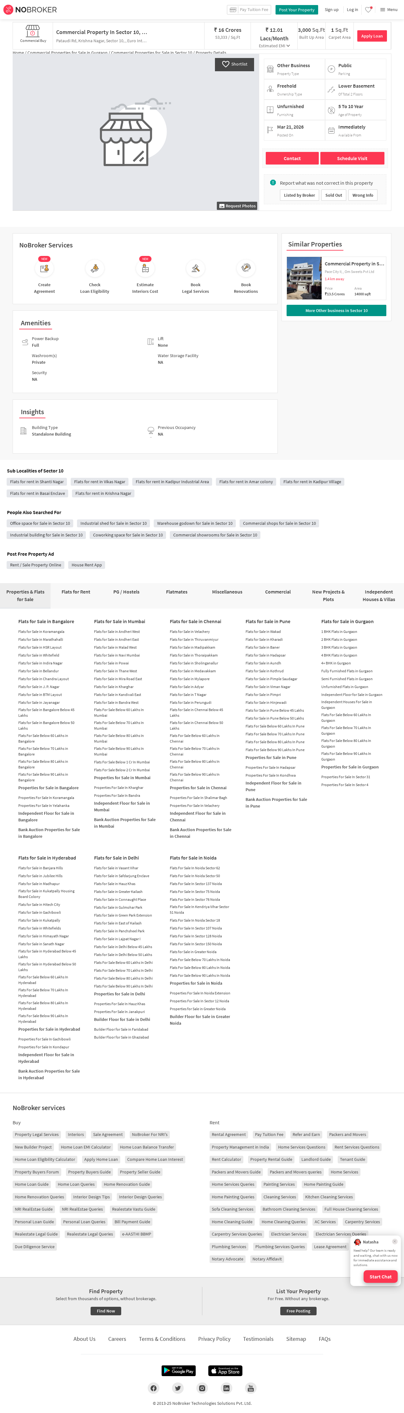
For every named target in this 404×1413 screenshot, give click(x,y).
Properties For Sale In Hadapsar (270, 767)
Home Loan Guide (32, 1184)
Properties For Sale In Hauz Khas (119, 1003)
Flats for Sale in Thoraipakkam (194, 655)
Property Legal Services (37, 1134)
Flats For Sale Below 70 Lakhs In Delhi (123, 970)
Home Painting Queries (233, 1197)
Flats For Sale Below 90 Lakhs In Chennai (195, 777)
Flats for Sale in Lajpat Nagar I (117, 938)
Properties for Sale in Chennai (198, 787)
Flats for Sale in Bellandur (38, 671)
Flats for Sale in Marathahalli (40, 639)
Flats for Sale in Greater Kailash (118, 891)
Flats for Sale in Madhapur (39, 883)
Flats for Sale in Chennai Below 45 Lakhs (196, 712)
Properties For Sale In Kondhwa (271, 775)
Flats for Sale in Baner (263, 647)
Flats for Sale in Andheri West (117, 631)
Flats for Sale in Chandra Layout (43, 678)
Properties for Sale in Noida (196, 983)
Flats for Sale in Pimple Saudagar (271, 678)
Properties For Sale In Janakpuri (119, 1011)
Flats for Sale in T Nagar (188, 694)
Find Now (106, 1311)
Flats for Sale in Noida (193, 857)
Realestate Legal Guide (36, 1234)
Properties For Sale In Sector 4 (344, 784)
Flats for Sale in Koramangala (41, 631)
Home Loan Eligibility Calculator (45, 1159)
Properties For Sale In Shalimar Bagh (198, 797)
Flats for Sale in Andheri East (116, 639)
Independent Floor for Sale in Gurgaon (352, 694)
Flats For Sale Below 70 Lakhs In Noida (200, 959)
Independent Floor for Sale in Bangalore (46, 816)
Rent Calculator (226, 1159)
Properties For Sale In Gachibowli (44, 1039)
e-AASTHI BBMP (136, 1234)
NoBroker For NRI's (150, 1134)
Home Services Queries (233, 1184)
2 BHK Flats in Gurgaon (339, 639)
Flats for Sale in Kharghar (114, 686)
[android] (179, 1370)
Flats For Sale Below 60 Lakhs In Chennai (195, 738)
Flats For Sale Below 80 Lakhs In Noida (200, 967)
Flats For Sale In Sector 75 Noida (195, 891)
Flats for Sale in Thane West (115, 671)
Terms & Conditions (162, 1338)
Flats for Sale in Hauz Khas (114, 883)
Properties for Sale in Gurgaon (350, 767)
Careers (117, 1338)
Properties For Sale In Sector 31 (345, 776)
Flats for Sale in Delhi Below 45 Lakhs (123, 946)
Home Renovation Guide (127, 1184)
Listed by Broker (299, 195)
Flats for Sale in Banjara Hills (40, 868)
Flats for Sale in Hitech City (39, 904)
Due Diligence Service (35, 1246)
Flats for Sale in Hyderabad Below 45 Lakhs (47, 954)
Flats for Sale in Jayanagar (39, 702)
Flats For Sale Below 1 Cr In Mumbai (122, 762)
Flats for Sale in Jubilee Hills (40, 875)
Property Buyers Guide (89, 1172)
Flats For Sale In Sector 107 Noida (196, 928)
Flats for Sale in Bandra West (116, 702)
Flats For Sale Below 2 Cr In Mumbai (122, 769)
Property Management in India (240, 1147)
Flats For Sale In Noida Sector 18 (195, 920)
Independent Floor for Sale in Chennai (198, 816)
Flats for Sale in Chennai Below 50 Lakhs (196, 725)
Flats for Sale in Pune (268, 621)
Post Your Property (297, 10)
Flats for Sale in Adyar (187, 686)
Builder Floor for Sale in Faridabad (121, 1029)
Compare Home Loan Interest (155, 1159)
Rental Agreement (229, 1134)
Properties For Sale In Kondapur (43, 1047)
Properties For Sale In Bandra (117, 795)
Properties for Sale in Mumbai (122, 777)
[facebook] (153, 1388)
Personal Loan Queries (84, 1222)
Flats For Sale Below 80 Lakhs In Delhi (123, 978)
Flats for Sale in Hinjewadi (266, 702)
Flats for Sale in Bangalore (46, 621)
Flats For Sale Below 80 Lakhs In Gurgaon (346, 743)
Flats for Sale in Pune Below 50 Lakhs (275, 718)
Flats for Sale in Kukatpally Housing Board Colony (46, 894)
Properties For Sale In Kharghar (118, 787)
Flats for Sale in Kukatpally (39, 920)
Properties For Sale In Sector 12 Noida (199, 1001)
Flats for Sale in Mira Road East (118, 678)
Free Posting (298, 1311)
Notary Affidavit (267, 1259)
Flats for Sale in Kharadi (264, 639)
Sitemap (296, 1338)
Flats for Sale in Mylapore (190, 678)
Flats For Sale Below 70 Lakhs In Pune (275, 734)
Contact (292, 158)
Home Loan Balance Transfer (147, 1147)
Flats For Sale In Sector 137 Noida (196, 883)
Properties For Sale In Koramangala (46, 797)
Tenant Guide (352, 1159)
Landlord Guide (316, 1159)
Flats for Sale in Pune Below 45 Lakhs (275, 710)
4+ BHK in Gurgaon (336, 663)
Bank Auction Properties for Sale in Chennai (200, 833)
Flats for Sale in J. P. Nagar (38, 686)
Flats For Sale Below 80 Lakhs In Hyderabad (43, 1005)
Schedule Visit (352, 158)
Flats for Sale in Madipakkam (192, 647)
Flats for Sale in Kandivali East (117, 694)
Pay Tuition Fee (269, 1134)
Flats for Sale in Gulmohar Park (118, 907)
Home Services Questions (301, 1147)
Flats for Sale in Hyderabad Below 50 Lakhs (47, 967)
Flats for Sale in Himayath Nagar (43, 936)
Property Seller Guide (140, 1172)
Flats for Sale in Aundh (263, 663)
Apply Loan (372, 36)
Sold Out (333, 195)
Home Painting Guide (323, 1184)
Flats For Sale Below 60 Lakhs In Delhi (123, 962)
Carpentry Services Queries (237, 1234)
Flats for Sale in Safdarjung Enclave (121, 875)
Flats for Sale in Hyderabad (47, 857)
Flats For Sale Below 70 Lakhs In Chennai (195, 751)
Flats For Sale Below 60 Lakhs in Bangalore (43, 738)
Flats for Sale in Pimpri (263, 694)
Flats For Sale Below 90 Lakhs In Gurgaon (346, 756)
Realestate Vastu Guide (133, 1209)
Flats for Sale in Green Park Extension (123, 915)
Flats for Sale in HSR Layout (40, 647)
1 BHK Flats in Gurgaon (339, 631)
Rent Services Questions (357, 1147)
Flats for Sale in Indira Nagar (40, 663)
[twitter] (178, 1388)
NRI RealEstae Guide (34, 1209)
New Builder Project (33, 1147)
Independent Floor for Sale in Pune (273, 786)
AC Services (325, 1222)
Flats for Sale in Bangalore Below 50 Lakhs (46, 725)
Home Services (344, 1172)
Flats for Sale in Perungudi (190, 702)
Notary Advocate (227, 1259)
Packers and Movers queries (296, 1172)
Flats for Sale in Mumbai (119, 621)
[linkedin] (226, 1388)
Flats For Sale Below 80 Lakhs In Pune (275, 741)
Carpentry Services (362, 1222)
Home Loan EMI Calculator (86, 1147)
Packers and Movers (347, 1134)
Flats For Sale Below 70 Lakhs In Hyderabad (43, 992)
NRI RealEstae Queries (82, 1209)
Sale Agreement (108, 1134)
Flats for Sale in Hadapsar (266, 655)
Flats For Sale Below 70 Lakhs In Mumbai (119, 725)
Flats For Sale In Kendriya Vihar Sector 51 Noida (199, 909)
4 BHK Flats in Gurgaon (339, 655)
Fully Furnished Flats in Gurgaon (347, 671)
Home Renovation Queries (39, 1197)
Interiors (76, 1134)
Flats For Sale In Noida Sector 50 (195, 875)
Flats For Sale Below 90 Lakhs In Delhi (123, 986)
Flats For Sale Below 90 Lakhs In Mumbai (119, 751)
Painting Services (279, 1184)
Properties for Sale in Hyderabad (49, 1029)
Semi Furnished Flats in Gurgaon (347, 678)
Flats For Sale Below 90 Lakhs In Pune (275, 749)
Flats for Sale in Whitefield (38, 655)
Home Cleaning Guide (232, 1222)
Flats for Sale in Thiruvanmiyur (194, 639)
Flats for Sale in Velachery (190, 631)
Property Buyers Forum (37, 1172)
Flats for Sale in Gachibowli (39, 912)
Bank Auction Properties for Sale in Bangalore (49, 833)
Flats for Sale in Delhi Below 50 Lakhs (123, 954)
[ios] (225, 1370)
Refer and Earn (306, 1134)
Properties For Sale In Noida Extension (200, 993)
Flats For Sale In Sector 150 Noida (196, 943)
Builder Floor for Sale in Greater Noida (200, 1020)
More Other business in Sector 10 (337, 310)
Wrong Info (363, 195)
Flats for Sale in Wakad (263, 631)
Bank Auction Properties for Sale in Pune (276, 802)
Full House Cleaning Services (351, 1209)
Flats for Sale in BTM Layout (40, 694)
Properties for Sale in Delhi (119, 994)
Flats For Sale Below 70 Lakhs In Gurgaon (346, 730)
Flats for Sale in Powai (111, 663)
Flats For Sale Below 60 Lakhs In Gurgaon (346, 717)
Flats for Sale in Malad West (115, 647)
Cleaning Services (280, 1197)
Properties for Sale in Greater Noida (198, 1008)
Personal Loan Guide (34, 1222)
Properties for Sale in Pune (271, 757)
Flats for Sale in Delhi (116, 857)
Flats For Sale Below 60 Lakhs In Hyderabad (43, 980)
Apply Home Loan (101, 1159)
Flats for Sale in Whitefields (39, 928)
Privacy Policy (214, 1338)
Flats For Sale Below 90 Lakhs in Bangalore (43, 777)
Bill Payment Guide (132, 1222)
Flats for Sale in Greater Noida (193, 951)
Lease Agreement (330, 1246)
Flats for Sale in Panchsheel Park (119, 931)
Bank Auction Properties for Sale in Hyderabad (49, 1074)
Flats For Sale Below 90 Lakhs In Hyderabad (43, 1018)
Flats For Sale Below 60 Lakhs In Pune (275, 726)
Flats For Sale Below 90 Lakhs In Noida (200, 975)
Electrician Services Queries (341, 1234)
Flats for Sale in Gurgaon (347, 621)
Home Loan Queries (76, 1184)
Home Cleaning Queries (284, 1222)
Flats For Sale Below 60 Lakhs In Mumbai (119, 712)
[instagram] (202, 1388)
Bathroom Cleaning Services (289, 1209)
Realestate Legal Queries (90, 1234)
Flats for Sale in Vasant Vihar (116, 868)
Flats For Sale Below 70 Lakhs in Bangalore (43, 751)
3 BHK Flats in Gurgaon (339, 647)
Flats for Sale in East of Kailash (118, 923)
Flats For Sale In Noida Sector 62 (195, 868)
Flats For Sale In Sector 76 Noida (195, 899)
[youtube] (251, 1388)
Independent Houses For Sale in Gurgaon (346, 704)
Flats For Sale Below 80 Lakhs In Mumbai (119, 738)
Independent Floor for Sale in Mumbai (122, 806)
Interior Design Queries (140, 1197)
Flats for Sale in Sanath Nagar (41, 943)
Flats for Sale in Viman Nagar (268, 686)
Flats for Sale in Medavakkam (193, 671)
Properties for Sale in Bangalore (48, 787)
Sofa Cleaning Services (232, 1209)
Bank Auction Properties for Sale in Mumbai (125, 823)
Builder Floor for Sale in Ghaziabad (121, 1037)
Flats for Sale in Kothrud (265, 671)
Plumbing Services (229, 1246)
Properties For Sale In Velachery (195, 805)
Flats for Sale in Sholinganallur (194, 663)
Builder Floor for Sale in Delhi (122, 1019)
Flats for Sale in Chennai (195, 621)
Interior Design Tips (91, 1197)
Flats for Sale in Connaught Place (120, 899)
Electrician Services (288, 1234)
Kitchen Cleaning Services (329, 1197)
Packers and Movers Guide (236, 1172)
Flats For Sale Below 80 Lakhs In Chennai (195, 764)
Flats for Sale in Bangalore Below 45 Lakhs (46, 712)
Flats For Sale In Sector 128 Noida (196, 936)
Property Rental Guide (271, 1159)
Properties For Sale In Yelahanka (43, 805)
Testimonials (258, 1338)
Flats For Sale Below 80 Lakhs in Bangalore (43, 764)
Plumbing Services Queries (280, 1246)
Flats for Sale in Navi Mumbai (117, 655)
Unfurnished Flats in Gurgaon (344, 686)
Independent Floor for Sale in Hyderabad (46, 1058)
